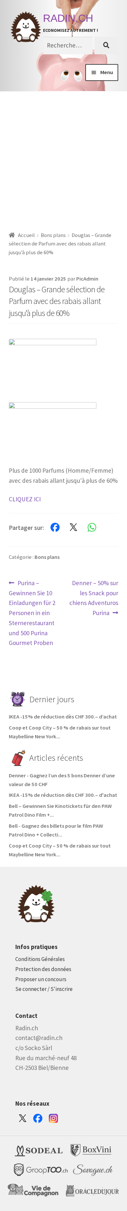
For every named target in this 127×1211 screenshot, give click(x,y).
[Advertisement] (63, 158)
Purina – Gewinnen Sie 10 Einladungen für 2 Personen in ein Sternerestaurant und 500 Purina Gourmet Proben (32, 613)
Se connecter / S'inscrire (44, 989)
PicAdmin (87, 278)
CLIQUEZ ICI (25, 499)
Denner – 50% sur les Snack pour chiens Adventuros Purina (93, 598)
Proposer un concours (40, 979)
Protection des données (43, 969)
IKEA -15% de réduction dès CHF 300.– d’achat (63, 716)
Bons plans (53, 235)
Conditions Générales (40, 959)
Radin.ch (68, 18)
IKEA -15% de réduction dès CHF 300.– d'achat (63, 795)
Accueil (26, 235)
